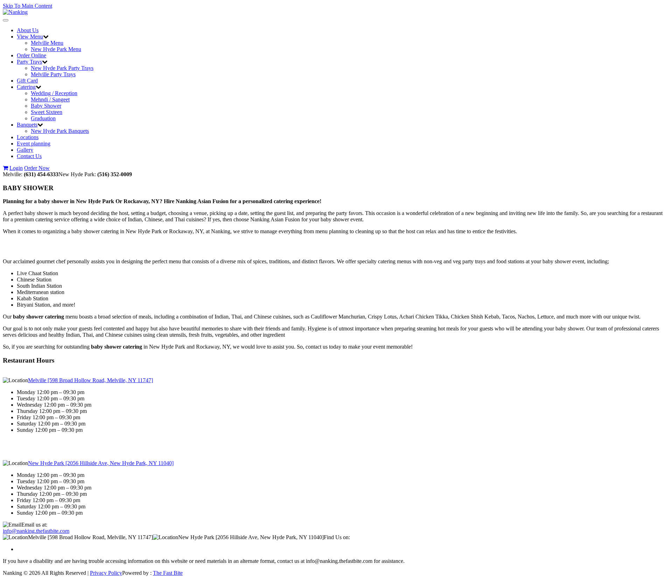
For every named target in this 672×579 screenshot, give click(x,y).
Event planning (33, 143)
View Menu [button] (30, 37)
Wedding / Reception (54, 93)
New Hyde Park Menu (56, 49)
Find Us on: (337, 537)
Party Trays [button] (29, 62)
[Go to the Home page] (15, 12)
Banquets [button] (27, 125)
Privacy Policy (106, 573)
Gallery (25, 150)
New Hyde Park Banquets (60, 131)
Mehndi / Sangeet (50, 99)
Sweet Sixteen (46, 112)
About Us (27, 30)
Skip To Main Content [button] (27, 6)
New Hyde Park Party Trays (62, 68)
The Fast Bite (168, 573)
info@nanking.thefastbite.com (36, 531)
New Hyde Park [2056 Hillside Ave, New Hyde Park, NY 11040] (101, 463)
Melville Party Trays (53, 74)
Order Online (31, 55)
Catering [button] (26, 87)
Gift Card (27, 81)
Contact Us (29, 156)
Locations (27, 137)
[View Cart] (5, 168)
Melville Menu (47, 43)
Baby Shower (46, 106)
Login (16, 168)
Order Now (37, 168)
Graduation (43, 118)
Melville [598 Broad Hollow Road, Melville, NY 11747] (90, 380)
